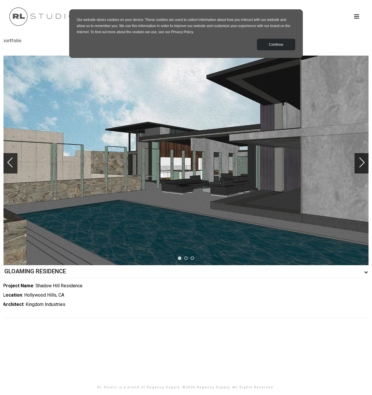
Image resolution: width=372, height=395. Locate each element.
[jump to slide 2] (186, 258)
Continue (276, 44)
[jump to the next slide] (362, 163)
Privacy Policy (182, 32)
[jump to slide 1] (179, 258)
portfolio (12, 40)
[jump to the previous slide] (10, 163)
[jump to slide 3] (192, 258)
